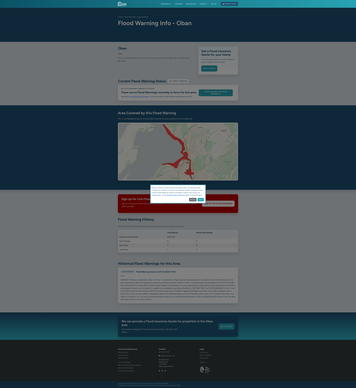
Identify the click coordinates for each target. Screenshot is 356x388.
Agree (201, 200)
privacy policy (156, 195)
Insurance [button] (165, 4)
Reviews (178, 4)
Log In (213, 4)
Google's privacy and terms (175, 195)
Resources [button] (191, 4)
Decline (192, 200)
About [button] (203, 4)
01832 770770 (230, 4)
